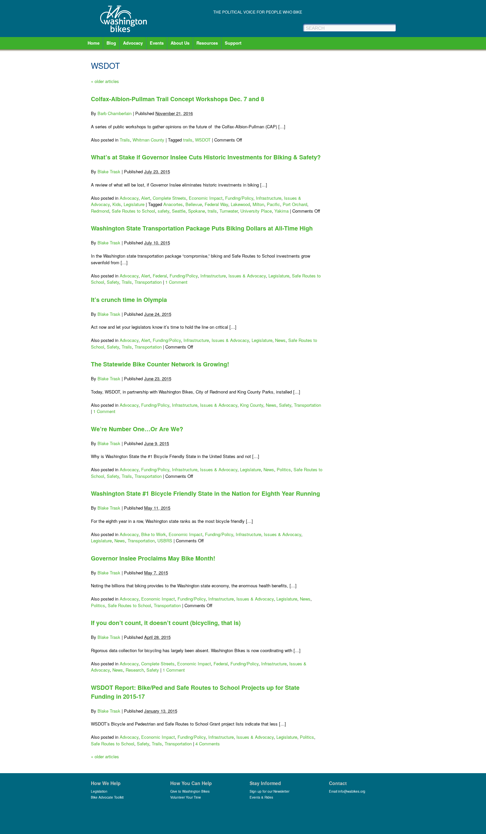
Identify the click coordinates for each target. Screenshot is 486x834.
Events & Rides (261, 797)
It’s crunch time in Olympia (129, 299)
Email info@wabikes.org (347, 791)
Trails (125, 140)
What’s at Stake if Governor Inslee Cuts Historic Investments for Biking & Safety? (206, 157)
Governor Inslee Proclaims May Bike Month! (153, 558)
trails (187, 140)
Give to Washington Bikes (190, 791)
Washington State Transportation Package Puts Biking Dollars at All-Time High (202, 228)
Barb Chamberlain (115, 113)
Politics (284, 469)
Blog (111, 43)
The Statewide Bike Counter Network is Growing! (160, 364)
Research (135, 670)
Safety (113, 282)
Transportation (148, 282)
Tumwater (229, 211)
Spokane (196, 211)
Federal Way (216, 204)
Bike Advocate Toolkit (107, 797)
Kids (116, 204)
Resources (207, 43)
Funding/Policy (239, 198)
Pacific (273, 204)
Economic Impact (206, 198)
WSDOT (203, 140)
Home (94, 43)
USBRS (164, 540)
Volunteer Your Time (185, 797)
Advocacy (133, 43)
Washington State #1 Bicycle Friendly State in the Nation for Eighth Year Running (205, 493)
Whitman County (148, 140)
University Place (256, 211)
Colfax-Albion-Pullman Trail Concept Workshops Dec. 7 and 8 (177, 99)
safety (163, 211)
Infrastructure (268, 198)
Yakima (281, 211)
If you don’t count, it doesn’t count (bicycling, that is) (166, 622)
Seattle (178, 211)
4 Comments (207, 743)
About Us (180, 43)
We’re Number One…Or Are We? (137, 429)
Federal (160, 275)
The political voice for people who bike (257, 12)
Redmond (100, 211)
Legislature (134, 204)
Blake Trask (109, 171)
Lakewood (240, 204)
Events (157, 43)
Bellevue (193, 204)
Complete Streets (169, 198)
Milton (258, 204)
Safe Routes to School (133, 211)
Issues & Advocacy (247, 275)
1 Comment (176, 282)
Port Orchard (295, 204)
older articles (105, 81)
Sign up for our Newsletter (269, 791)
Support (233, 43)
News (280, 340)
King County (251, 405)
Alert (145, 198)
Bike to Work (153, 534)
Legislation (99, 791)
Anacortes (173, 204)
